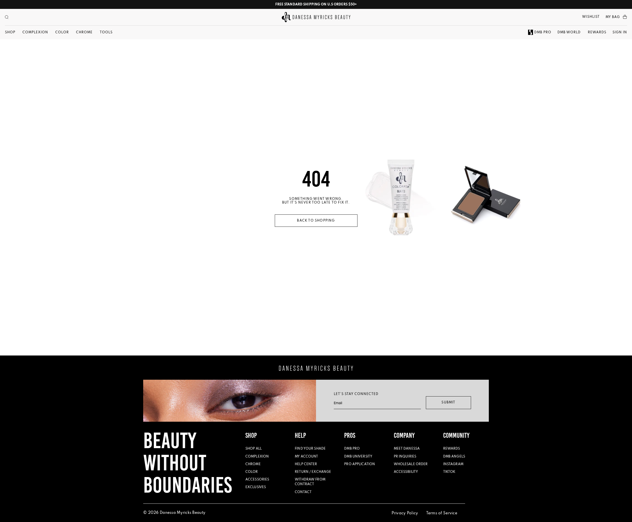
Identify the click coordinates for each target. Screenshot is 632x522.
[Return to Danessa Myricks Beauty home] (316, 17)
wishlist (591, 17)
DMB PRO (542, 32)
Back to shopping (316, 220)
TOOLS (106, 32)
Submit (448, 402)
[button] (6, 17)
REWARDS (597, 32)
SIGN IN (619, 32)
